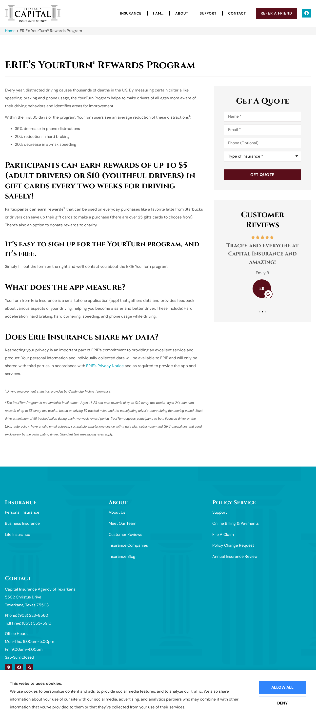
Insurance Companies (128, 545)
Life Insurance (17, 534)
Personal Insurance (22, 512)
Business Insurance (22, 523)
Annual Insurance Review (234, 556)
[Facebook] (306, 13)
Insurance (130, 13)
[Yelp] (29, 667)
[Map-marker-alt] (8, 667)
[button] (259, 311)
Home (10, 30)
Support (208, 13)
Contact (237, 13)
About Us (117, 512)
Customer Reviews (125, 534)
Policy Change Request (233, 545)
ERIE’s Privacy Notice (105, 365)
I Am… (158, 13)
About (181, 13)
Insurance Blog (122, 556)
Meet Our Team (122, 523)
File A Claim (223, 534)
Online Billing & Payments (235, 523)
